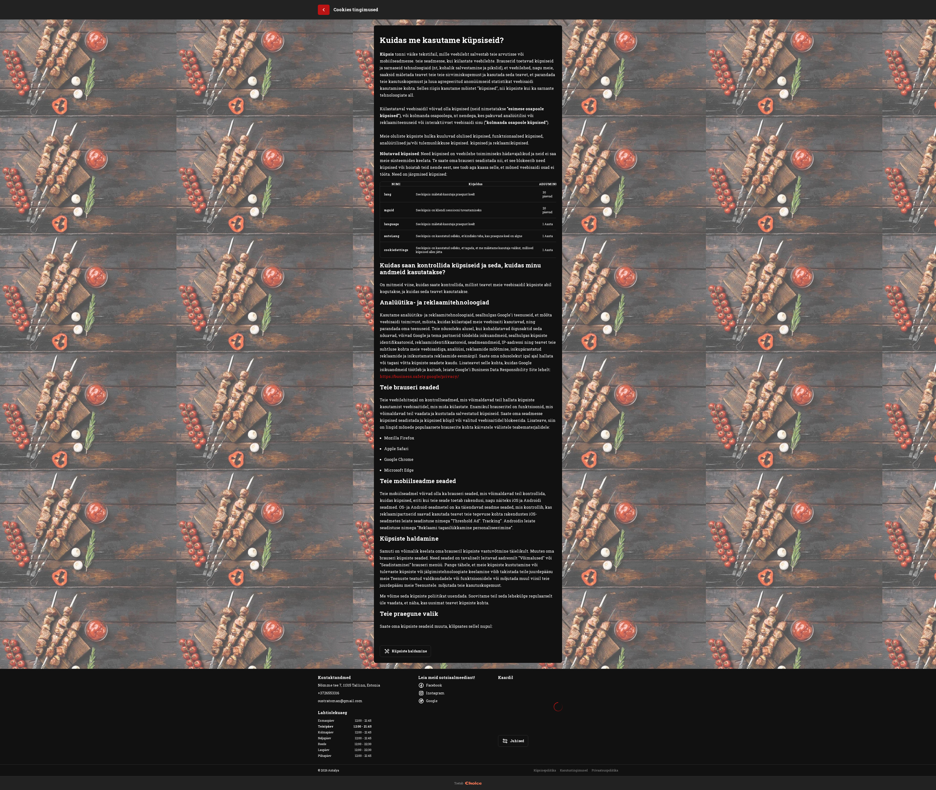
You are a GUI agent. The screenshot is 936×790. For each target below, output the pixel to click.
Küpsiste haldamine (409, 651)
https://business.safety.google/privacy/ (419, 376)
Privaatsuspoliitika (605, 770)
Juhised (517, 741)
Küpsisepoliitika (545, 770)
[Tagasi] (324, 10)
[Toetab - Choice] (473, 783)
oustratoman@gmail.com (340, 701)
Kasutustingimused (574, 770)
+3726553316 (328, 693)
